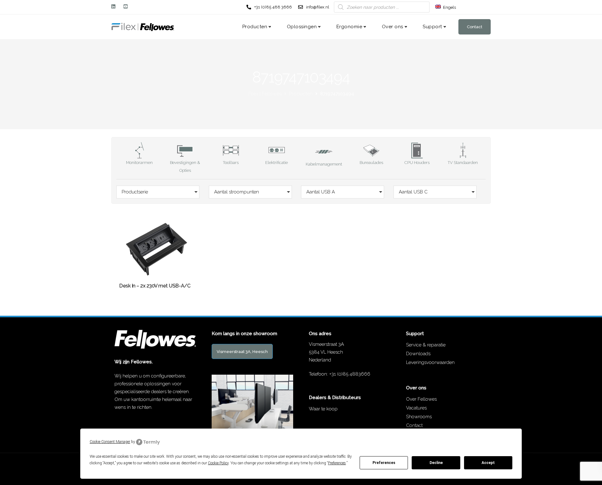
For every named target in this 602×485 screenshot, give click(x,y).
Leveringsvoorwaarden (430, 362)
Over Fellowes (421, 399)
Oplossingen (302, 26)
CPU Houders (417, 162)
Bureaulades (371, 162)
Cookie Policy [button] (218, 463)
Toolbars (231, 162)
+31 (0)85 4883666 (349, 374)
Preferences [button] (337, 463)
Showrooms (419, 416)
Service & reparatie (426, 345)
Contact (474, 26)
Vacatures (416, 408)
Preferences (383, 463)
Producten (254, 26)
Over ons (392, 26)
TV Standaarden (463, 162)
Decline (436, 463)
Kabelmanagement (324, 164)
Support (432, 26)
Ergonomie (349, 26)
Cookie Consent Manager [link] (110, 442)
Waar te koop (323, 409)
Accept (488, 463)
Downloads (418, 353)
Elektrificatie (276, 162)
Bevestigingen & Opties (185, 166)
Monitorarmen (139, 162)
